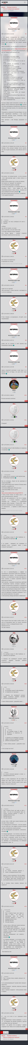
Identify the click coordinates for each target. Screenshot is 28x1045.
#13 (25, 471)
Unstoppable (14, 17)
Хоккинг (14, 754)
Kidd (14, 632)
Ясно (14, 156)
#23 (25, 906)
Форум (3, 7)
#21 (25, 805)
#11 (25, 420)
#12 (25, 444)
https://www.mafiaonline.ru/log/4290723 (12, 493)
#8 (26, 340)
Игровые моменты (12, 7)
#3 (26, 173)
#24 (25, 973)
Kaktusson (14, 706)
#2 (26, 143)
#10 (25, 395)
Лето (14, 404)
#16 (25, 617)
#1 (26, 34)
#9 (26, 367)
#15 (25, 568)
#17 (25, 649)
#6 (26, 285)
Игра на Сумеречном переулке (11, 9)
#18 (25, 684)
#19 (25, 723)
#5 (26, 256)
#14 (25, 532)
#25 (25, 1013)
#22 (25, 864)
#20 (25, 769)
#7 (26, 313)
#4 (26, 216)
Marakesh (14, 379)
